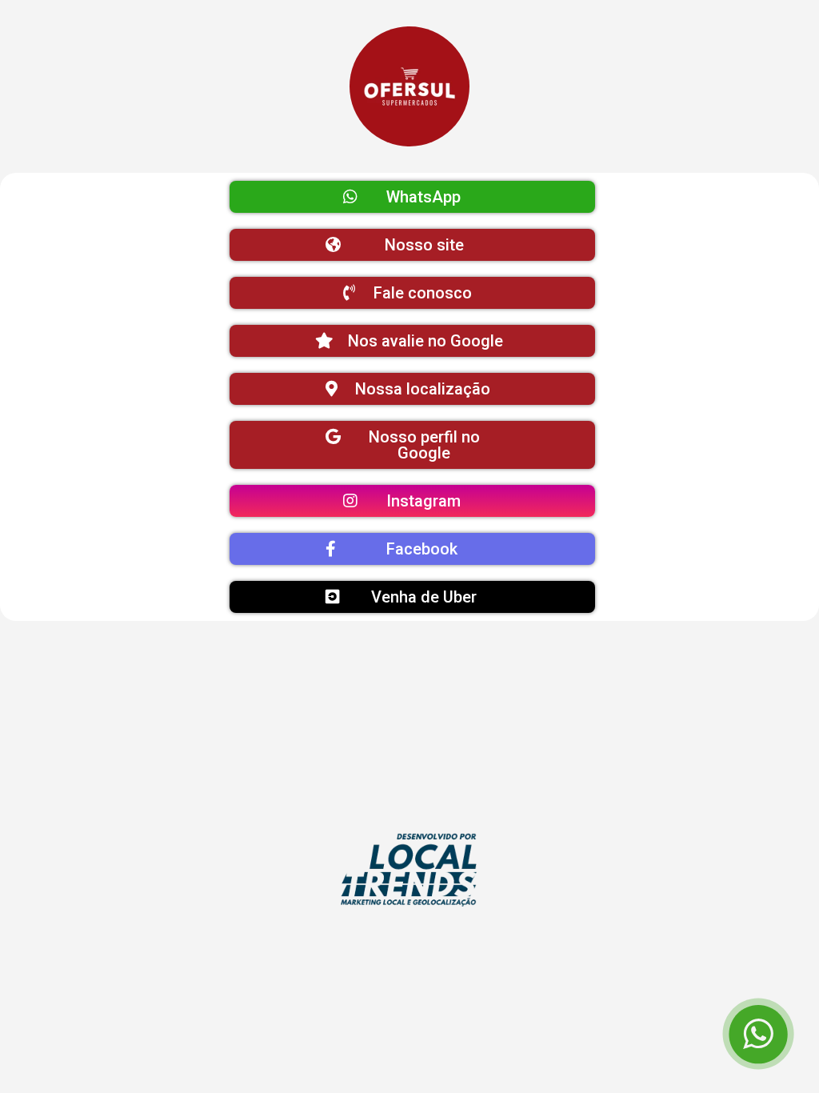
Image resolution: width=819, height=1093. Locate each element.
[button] (412, 197)
